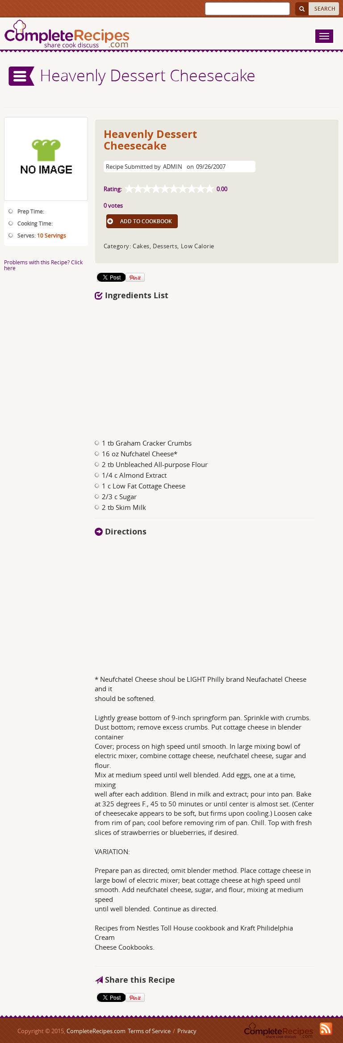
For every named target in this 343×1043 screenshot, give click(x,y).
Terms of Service (149, 1031)
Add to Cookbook (146, 221)
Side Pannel (21, 76)
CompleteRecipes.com (96, 1031)
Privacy (187, 1031)
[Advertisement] (184, 367)
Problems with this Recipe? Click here (43, 265)
